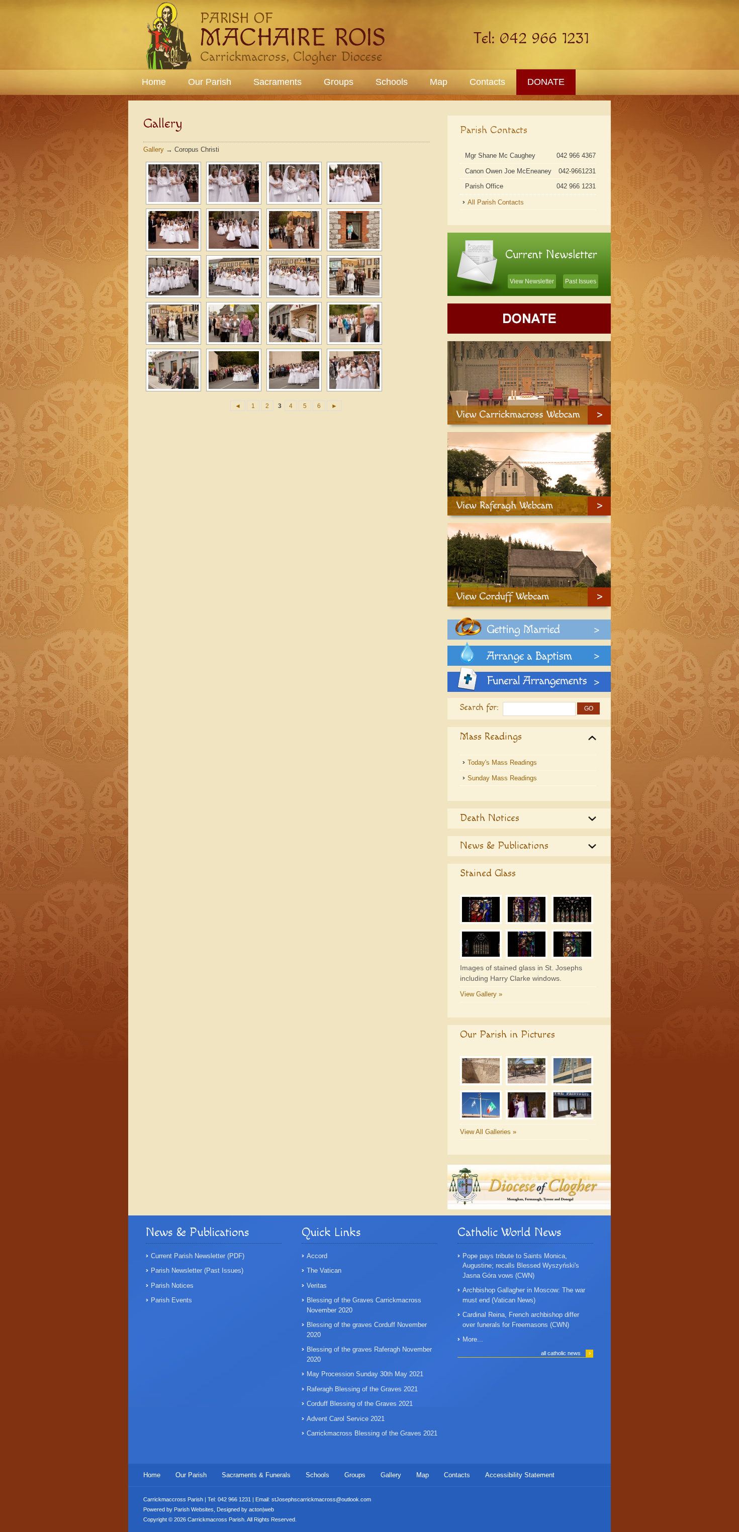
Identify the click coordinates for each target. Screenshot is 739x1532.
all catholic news (566, 1353)
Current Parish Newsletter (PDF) (197, 1256)
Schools (392, 82)
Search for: (479, 707)
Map (438, 82)
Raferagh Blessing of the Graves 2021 (362, 1389)
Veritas (317, 1285)
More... (473, 1339)
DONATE (546, 82)
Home (154, 82)
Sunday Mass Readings (502, 778)
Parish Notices (172, 1285)
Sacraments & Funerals (256, 1475)
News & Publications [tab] (504, 846)
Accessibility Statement (520, 1475)
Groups (338, 82)
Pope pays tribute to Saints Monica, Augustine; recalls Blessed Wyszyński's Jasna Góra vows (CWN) (521, 1265)
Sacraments (277, 82)
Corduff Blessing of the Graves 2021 (360, 1403)
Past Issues (580, 281)
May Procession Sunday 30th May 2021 (365, 1374)
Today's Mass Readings (502, 762)
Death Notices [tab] (489, 818)
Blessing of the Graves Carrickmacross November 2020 (364, 1305)
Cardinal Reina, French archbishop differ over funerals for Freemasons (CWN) (521, 1320)
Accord (317, 1256)
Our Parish (209, 82)
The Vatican (324, 1270)
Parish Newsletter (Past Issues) (197, 1270)
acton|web (261, 1509)
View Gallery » (481, 994)
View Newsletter (532, 281)
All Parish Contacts (496, 202)
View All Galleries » (488, 1132)
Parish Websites (194, 1509)
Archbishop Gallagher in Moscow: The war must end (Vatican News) (524, 1295)
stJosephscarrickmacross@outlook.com (321, 1499)
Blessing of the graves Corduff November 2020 (367, 1330)
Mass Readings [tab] (491, 737)
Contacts (487, 82)
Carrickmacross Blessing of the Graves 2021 (372, 1433)
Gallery (153, 149)
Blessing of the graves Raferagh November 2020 (369, 1354)
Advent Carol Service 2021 (346, 1418)
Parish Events (171, 1300)
